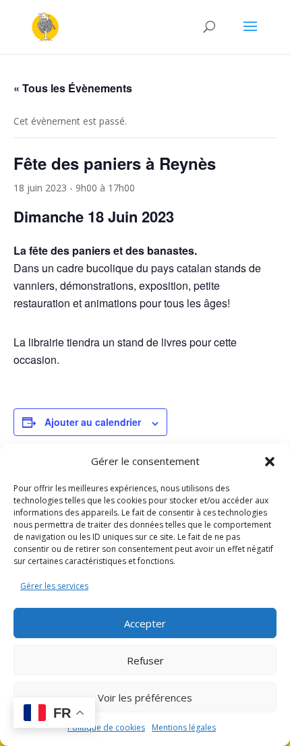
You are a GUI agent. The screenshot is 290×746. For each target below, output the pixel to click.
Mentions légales (184, 727)
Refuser (145, 660)
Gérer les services (54, 586)
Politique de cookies (106, 727)
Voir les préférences (145, 697)
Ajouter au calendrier (93, 422)
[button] (270, 461)
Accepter (145, 623)
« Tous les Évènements (72, 88)
